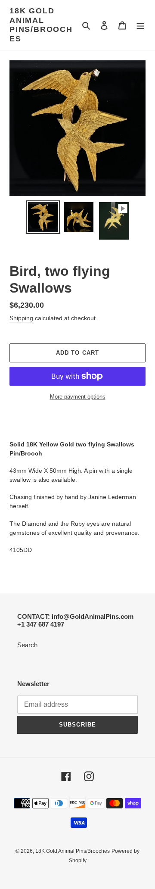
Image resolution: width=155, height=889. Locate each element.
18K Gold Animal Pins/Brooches (41, 24)
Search (27, 645)
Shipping (21, 318)
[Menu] (140, 25)
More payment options (77, 396)
